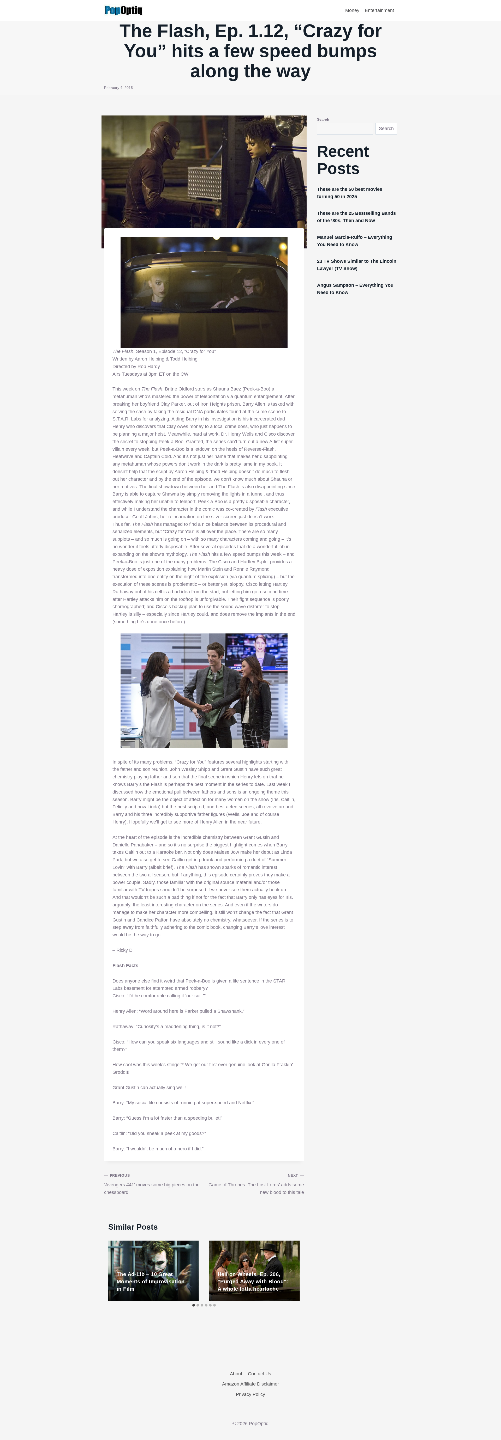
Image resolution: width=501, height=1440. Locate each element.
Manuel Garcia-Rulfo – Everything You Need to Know (354, 241)
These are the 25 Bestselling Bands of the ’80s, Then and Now (356, 217)
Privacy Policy (250, 1394)
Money (352, 10)
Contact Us (259, 1373)
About (236, 1373)
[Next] (290, 1271)
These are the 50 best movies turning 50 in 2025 (349, 193)
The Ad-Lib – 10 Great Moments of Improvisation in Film (151, 1281)
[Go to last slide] (117, 1271)
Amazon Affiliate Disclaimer (250, 1384)
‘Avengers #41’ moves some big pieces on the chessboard (152, 1184)
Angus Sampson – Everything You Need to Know (355, 289)
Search (323, 119)
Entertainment (379, 10)
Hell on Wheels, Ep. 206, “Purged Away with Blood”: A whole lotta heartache (253, 1281)
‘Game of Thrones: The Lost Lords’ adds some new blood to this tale (255, 1184)
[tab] (193, 1305)
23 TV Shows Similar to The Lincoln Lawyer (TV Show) (356, 265)
